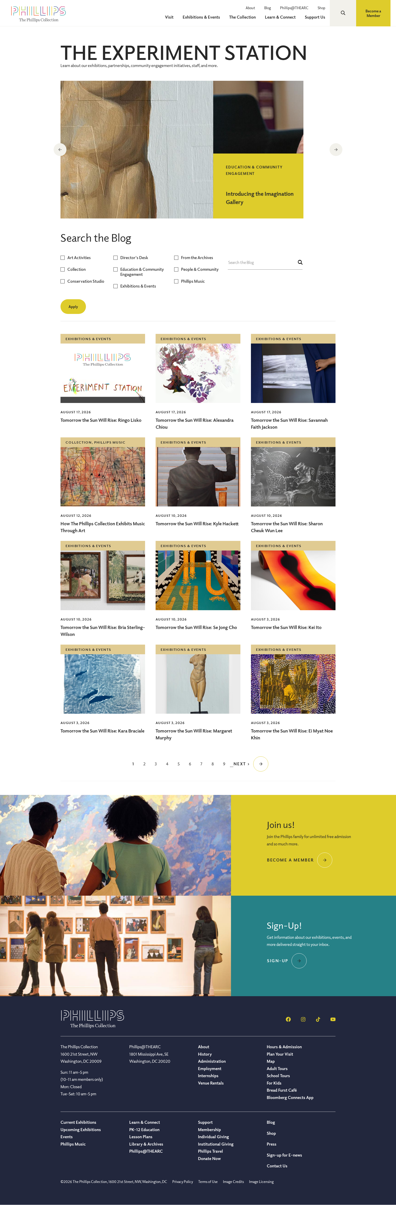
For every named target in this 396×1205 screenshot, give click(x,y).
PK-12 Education (144, 1129)
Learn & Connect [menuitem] (280, 17)
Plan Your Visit (280, 1054)
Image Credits (233, 1181)
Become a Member (373, 13)
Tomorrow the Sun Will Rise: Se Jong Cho (196, 627)
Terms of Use (208, 1181)
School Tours (278, 1075)
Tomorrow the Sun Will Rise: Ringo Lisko (100, 420)
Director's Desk (134, 257)
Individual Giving (213, 1136)
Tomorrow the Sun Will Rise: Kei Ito (286, 627)
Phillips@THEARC (294, 8)
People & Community (200, 269)
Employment (209, 1068)
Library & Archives (146, 1143)
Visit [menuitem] (169, 17)
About (250, 8)
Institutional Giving (216, 1143)
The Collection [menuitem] (242, 17)
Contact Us (277, 1165)
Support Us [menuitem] (315, 17)
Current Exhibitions (78, 1122)
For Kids (274, 1082)
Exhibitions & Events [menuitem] (201, 17)
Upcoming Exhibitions (80, 1129)
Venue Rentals (211, 1082)
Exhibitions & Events (138, 286)
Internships (208, 1075)
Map (271, 1061)
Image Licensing (261, 1181)
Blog (267, 8)
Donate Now (209, 1158)
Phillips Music (193, 281)
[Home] (92, 1027)
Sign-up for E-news (284, 1154)
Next (336, 149)
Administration (212, 1061)
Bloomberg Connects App (290, 1097)
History (205, 1054)
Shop (321, 8)
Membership (209, 1129)
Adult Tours (277, 1068)
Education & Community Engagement (142, 272)
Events (66, 1136)
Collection (76, 269)
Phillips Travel (210, 1151)
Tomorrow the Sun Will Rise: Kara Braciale (102, 731)
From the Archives (197, 257)
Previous (60, 149)
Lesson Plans (140, 1136)
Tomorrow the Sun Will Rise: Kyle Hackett (197, 523)
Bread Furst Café (282, 1090)
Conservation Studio (85, 281)
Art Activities (79, 257)
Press (271, 1143)
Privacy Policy (182, 1181)
